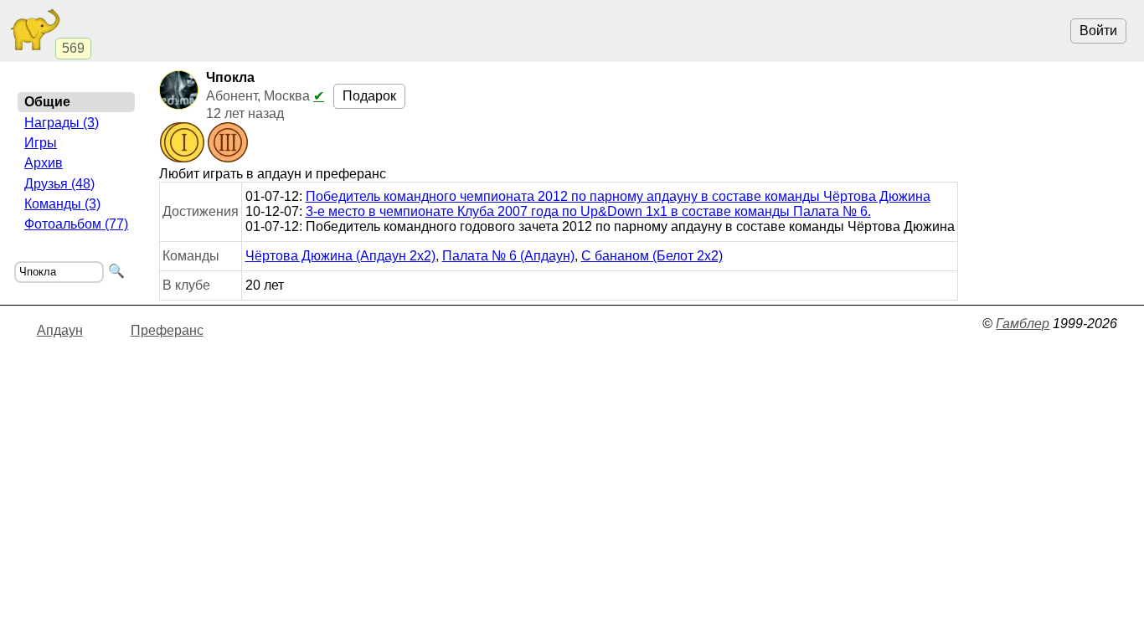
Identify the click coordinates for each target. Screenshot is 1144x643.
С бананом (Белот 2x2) (652, 256)
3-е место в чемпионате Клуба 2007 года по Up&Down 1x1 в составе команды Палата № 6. (588, 211)
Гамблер (1022, 323)
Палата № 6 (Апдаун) (508, 256)
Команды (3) (62, 204)
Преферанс (167, 330)
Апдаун (60, 330)
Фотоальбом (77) (76, 224)
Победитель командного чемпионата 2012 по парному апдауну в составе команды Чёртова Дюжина (618, 196)
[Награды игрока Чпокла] (204, 144)
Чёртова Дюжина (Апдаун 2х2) (340, 256)
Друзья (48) (59, 184)
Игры (40, 143)
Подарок (369, 96)
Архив (43, 163)
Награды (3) (61, 123)
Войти (1098, 30)
